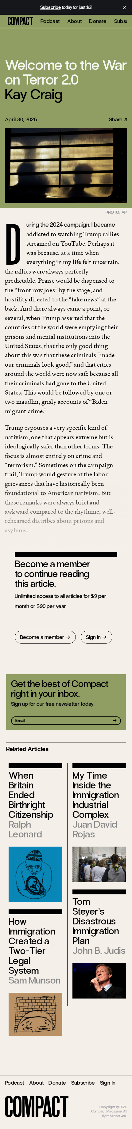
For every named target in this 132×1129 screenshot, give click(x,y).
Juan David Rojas (94, 829)
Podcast (50, 21)
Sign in (93, 637)
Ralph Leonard (25, 829)
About (74, 21)
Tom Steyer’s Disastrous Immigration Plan (95, 921)
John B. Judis (99, 951)
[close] (125, 7)
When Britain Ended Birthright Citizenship (31, 795)
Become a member (42, 637)
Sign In (108, 1082)
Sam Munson (34, 980)
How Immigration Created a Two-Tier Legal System (32, 946)
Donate (98, 21)
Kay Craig (33, 94)
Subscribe (83, 1082)
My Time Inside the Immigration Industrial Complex (95, 795)
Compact (20, 21)
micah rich (119, 1103)
